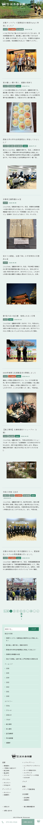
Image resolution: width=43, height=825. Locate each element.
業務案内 (6, 766)
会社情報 (26, 798)
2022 (7, 687)
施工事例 (9, 724)
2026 (7, 668)
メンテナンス (28, 773)
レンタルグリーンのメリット (32, 767)
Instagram (7, 785)
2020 (7, 696)
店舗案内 (6, 795)
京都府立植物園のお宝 (13, 654)
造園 (3, 762)
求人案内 (9, 729)
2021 (7, 692)
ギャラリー (7, 783)
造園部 (8, 743)
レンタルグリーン (28, 762)
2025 (7, 673)
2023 (7, 682)
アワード (9, 710)
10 (31, 611)
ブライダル (6, 779)
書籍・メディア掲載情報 (28, 787)
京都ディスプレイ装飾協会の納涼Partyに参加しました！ (22, 639)
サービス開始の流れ (30, 770)
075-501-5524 (11, 822)
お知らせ (9, 715)
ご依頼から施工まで (10, 768)
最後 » (21, 614)
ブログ (8, 720)
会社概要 (25, 794)
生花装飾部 (9, 733)
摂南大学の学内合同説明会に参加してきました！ (21, 650)
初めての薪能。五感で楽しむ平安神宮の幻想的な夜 (22, 659)
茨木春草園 (9, 738)
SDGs (8, 706)
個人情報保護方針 (29, 807)
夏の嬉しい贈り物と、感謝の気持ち (17, 645)
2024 (7, 678)
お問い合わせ (28, 822)
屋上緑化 (6, 773)
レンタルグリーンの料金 (31, 775)
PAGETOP (39, 824)
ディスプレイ (7, 789)
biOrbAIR (27, 777)
